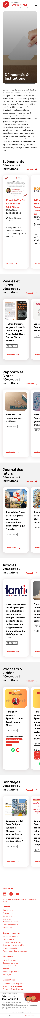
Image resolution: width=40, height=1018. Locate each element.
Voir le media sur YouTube (18, 750)
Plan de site (6, 899)
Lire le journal (11, 548)
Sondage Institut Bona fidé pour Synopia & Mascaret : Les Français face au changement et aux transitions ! (14, 831)
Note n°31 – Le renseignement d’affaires (14, 418)
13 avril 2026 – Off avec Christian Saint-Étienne (15, 204)
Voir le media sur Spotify (13, 750)
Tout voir (30, 169)
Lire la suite (10, 355)
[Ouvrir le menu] (36, 5)
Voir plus (9, 264)
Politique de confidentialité (20, 899)
